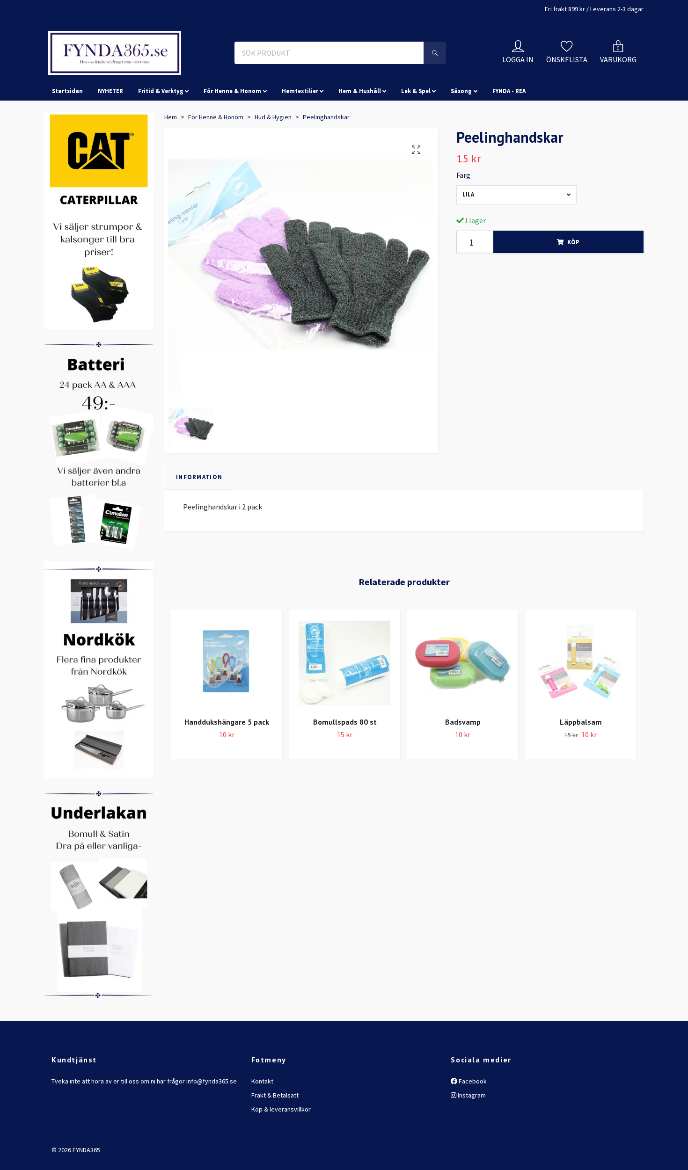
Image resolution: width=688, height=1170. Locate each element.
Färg (463, 217)
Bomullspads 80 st (345, 764)
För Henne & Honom (232, 133)
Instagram (471, 1137)
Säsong (461, 133)
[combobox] (516, 236)
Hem (170, 158)
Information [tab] (199, 518)
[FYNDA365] (177, 74)
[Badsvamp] (463, 704)
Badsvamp (463, 764)
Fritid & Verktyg (160, 133)
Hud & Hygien (273, 158)
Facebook (472, 1123)
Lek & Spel (416, 133)
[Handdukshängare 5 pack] (227, 704)
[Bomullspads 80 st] (345, 704)
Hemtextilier (300, 133)
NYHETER (110, 133)
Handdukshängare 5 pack (226, 764)
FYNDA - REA (509, 133)
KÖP (573, 283)
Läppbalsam (581, 764)
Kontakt (262, 1123)
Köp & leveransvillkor (281, 1151)
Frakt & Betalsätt (275, 1137)
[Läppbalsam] (581, 704)
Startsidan (67, 133)
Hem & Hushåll (359, 133)
